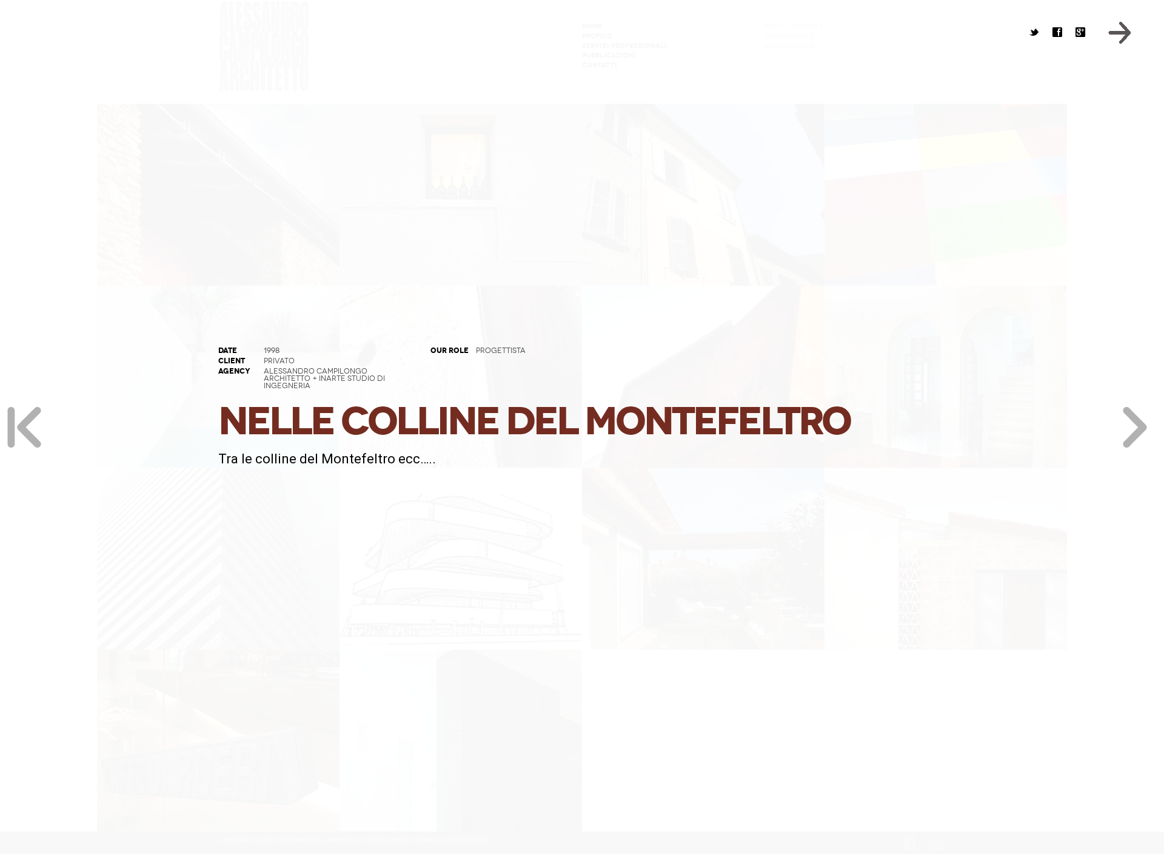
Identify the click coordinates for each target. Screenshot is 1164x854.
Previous (24, 427)
